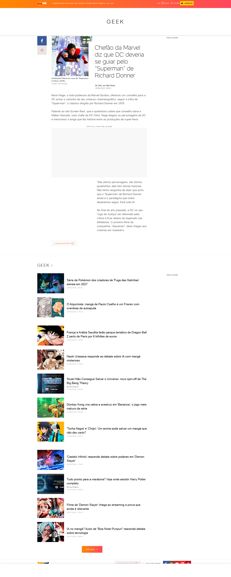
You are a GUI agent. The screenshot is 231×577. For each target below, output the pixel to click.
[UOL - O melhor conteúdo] (42, 3)
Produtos (42, 11)
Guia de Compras (189, 11)
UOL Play (110, 3)
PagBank (101, 3)
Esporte (109, 11)
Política (76, 11)
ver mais (90, 549)
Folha (102, 11)
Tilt (141, 11)
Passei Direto (91, 3)
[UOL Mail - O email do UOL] (165, 3)
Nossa (162, 11)
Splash (117, 11)
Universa (126, 11)
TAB (167, 11)
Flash (51, 11)
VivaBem (135, 11)
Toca (177, 11)
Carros (85, 11)
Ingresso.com (58, 3)
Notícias (67, 11)
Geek (115, 21)
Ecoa (145, 11)
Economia (94, 11)
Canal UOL (153, 11)
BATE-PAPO (69, 3)
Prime (172, 11)
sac (158, 3)
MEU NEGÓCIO (79, 3)
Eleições (58, 11)
